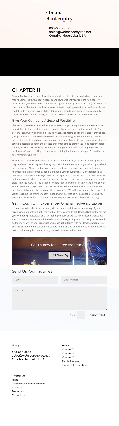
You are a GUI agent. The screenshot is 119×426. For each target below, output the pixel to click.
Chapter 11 (68, 353)
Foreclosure (18, 376)
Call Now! (57, 255)
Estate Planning (71, 361)
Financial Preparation (74, 365)
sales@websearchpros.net (70, 32)
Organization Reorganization (28, 384)
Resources (18, 391)
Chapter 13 (68, 357)
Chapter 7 (68, 349)
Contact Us (18, 395)
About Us (17, 387)
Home (65, 346)
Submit (95, 315)
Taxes (15, 380)
